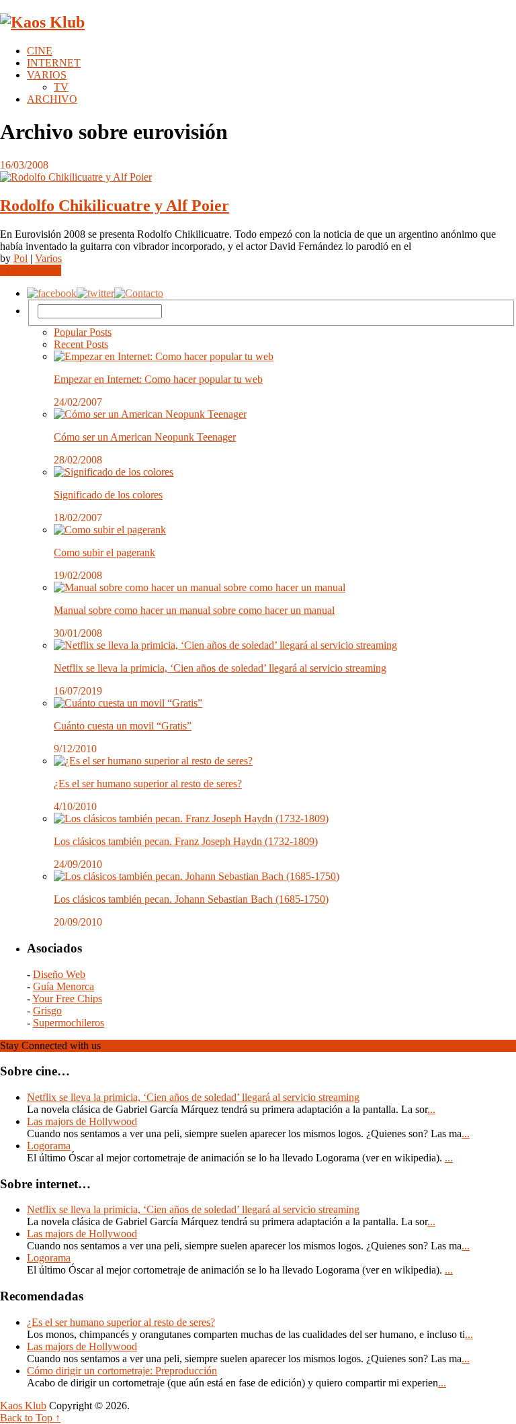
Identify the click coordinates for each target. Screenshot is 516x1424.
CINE (39, 50)
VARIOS (47, 75)
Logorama (49, 1145)
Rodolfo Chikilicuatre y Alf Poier (114, 205)
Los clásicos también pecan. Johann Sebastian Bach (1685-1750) (191, 899)
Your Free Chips (67, 998)
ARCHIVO (52, 99)
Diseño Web (59, 974)
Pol (20, 258)
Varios (48, 258)
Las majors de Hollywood (82, 1121)
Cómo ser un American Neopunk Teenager (145, 437)
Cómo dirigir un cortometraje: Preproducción (122, 1370)
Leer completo (30, 270)
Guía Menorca (63, 986)
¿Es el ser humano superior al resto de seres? (148, 783)
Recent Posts (81, 344)
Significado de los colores (108, 494)
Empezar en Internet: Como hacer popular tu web (158, 379)
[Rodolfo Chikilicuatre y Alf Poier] (258, 177)
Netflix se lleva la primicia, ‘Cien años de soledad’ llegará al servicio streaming (220, 668)
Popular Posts (83, 332)
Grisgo (47, 1010)
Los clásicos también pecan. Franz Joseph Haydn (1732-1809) (186, 841)
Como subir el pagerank (104, 552)
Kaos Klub (23, 1405)
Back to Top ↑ (30, 1417)
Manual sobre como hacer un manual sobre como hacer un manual (194, 610)
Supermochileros (68, 1022)
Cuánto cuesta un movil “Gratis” (122, 725)
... (431, 1109)
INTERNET (54, 63)
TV (61, 87)
